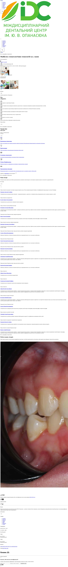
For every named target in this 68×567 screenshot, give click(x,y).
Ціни (3, 44)
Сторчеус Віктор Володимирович (6, 233)
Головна (4, 40)
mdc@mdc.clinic (5, 548)
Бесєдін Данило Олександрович (6, 199)
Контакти (4, 45)
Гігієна (4, 46)
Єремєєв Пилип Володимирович (6, 306)
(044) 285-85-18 (3, 546)
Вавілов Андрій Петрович (5, 329)
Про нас (4, 42)
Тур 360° (2, 62)
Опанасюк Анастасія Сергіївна (6, 192)
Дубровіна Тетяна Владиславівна (6, 314)
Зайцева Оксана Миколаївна (5, 273)
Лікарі (4, 43)
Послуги (4, 41)
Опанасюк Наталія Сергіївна (6, 322)
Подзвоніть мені (23, 563)
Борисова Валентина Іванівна (6, 265)
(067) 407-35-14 (32, 497)
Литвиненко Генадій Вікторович (6, 256)
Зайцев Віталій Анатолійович (6, 288)
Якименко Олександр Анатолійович (7, 224)
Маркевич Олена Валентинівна (6, 248)
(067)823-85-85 (14, 546)
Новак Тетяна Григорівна (5, 216)
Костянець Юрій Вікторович (5, 297)
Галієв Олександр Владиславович (6, 240)
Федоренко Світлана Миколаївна (6, 207)
